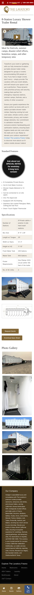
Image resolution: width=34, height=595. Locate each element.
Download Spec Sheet (12, 338)
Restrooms (13, 568)
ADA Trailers (6, 571)
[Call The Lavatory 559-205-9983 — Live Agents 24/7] (20, 2)
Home (4, 568)
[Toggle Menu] (3, 2)
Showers (24, 568)
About (16, 575)
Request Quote (10, 331)
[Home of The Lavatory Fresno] (17, 10)
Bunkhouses (6, 575)
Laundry (17, 571)
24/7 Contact (6, 579)
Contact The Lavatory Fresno (14, 138)
